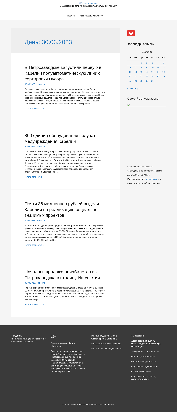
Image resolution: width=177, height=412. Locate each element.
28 (135, 81)
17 (152, 72)
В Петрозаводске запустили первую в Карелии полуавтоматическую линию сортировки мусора (63, 73)
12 (163, 67)
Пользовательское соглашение (106, 344)
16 (147, 72)
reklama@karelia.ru (140, 379)
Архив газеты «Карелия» (91, 16)
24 (152, 76)
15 (141, 72)
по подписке (151, 179)
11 (158, 67)
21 (135, 76)
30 (147, 81)
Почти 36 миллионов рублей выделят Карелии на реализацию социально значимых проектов (63, 209)
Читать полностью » (34, 109)
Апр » (137, 88)
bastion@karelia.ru (147, 361)
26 (163, 76)
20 (130, 76)
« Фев (130, 88)
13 (130, 72)
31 (152, 81)
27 (130, 81)
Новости (71, 16)
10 (152, 67)
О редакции (138, 336)
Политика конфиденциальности (106, 349)
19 (163, 72)
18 (158, 72)
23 (147, 76)
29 (141, 81)
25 (158, 76)
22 (141, 76)
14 (135, 72)
